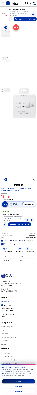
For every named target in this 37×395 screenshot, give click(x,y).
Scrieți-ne (7, 305)
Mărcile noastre (6, 353)
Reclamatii (4, 340)
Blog (2, 330)
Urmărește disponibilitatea (25, 19)
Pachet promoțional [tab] (30, 250)
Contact (3, 344)
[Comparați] (28, 220)
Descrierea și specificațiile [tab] (10, 250)
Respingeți (18, 391)
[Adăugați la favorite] (33, 14)
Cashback (4, 334)
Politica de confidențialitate (10, 360)
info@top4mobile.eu (7, 301)
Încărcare (14, 241)
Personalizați (18, 386)
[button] (5, 39)
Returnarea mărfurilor (8, 337)
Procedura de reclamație (9, 363)
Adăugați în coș (29, 204)
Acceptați (18, 381)
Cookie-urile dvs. (6, 356)
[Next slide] (5, 179)
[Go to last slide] (5, 27)
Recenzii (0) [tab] (19, 251)
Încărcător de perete (26, 241)
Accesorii (5, 241)
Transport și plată (7, 327)
